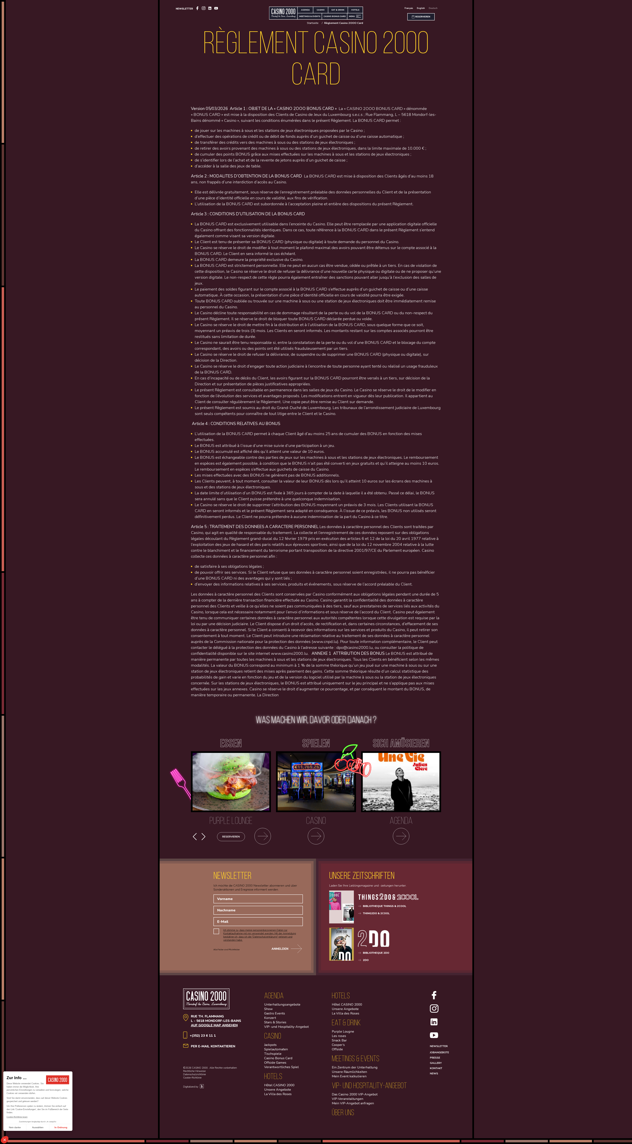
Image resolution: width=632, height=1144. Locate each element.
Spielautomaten (276, 1049)
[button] (203, 836)
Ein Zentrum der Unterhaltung (355, 1067)
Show (268, 1009)
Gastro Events (274, 1013)
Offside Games (275, 1062)
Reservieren (231, 836)
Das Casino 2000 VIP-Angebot (355, 1094)
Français (409, 8)
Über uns (343, 1112)
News (434, 1073)
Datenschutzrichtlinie (194, 1074)
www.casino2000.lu (289, 653)
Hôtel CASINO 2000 (279, 1085)
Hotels (355, 10)
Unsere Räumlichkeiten (349, 1072)
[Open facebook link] (197, 8)
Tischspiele (272, 1053)
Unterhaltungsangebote (282, 1004)
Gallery (436, 1063)
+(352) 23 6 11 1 (203, 1035)
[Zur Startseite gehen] (283, 13)
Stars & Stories (275, 1022)
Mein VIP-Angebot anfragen (353, 1103)
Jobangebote (439, 1052)
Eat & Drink (337, 10)
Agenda (305, 10)
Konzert (270, 1018)
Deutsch (433, 8)
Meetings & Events (309, 16)
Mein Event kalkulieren (349, 1076)
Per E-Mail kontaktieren (213, 1046)
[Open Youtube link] (216, 8)
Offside (337, 1049)
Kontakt (436, 1068)
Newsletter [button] (184, 8)
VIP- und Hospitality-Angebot (286, 1026)
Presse (435, 1058)
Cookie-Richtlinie (192, 1077)
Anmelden (280, 949)
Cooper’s (338, 1045)
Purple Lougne (343, 1031)
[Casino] (316, 836)
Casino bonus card (335, 16)
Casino (321, 10)
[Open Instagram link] (203, 8)
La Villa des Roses (278, 1094)
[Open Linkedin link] (210, 8)
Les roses (339, 1036)
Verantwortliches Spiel (281, 1067)
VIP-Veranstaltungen (347, 1099)
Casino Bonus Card (278, 1058)
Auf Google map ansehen (214, 1025)
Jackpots (270, 1045)
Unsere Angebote (277, 1089)
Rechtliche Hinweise (194, 1071)
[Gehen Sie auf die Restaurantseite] (262, 836)
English (421, 8)
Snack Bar (339, 1040)
